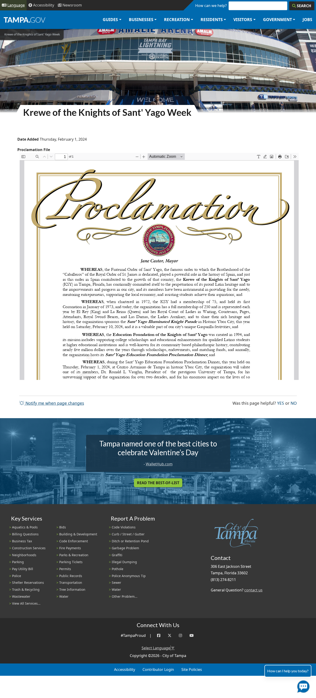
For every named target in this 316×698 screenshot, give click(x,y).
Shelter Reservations (28, 582)
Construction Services (29, 548)
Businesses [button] (141, 19)
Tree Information (72, 589)
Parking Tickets (71, 562)
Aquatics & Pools (25, 527)
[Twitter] (169, 635)
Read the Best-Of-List (158, 482)
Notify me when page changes (54, 403)
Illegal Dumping (124, 562)
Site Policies (191, 669)
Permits (65, 569)
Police (16, 576)
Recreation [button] (177, 19)
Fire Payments (70, 548)
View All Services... (26, 603)
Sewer (116, 582)
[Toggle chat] (302, 685)
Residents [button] (212, 19)
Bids (62, 527)
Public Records (70, 576)
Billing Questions (25, 534)
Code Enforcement (73, 541)
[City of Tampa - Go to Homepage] (24, 19)
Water (63, 596)
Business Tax (22, 541)
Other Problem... (124, 596)
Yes (280, 403)
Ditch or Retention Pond (130, 541)
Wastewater (21, 596)
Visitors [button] (242, 19)
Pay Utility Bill (22, 569)
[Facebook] (158, 635)
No (294, 403)
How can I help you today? (288, 671)
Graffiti (117, 555)
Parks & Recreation (73, 555)
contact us (253, 590)
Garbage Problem (125, 548)
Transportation (70, 582)
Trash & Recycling (26, 589)
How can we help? (211, 5)
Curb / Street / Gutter (128, 534)
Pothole (117, 569)
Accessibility (124, 669)
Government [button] (277, 19)
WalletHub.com (159, 464)
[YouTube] (191, 635)
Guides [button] (110, 19)
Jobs (307, 19)
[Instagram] (180, 635)
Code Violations (124, 527)
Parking (18, 562)
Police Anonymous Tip (129, 576)
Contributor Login (158, 669)
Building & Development (78, 534)
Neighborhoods (24, 555)
